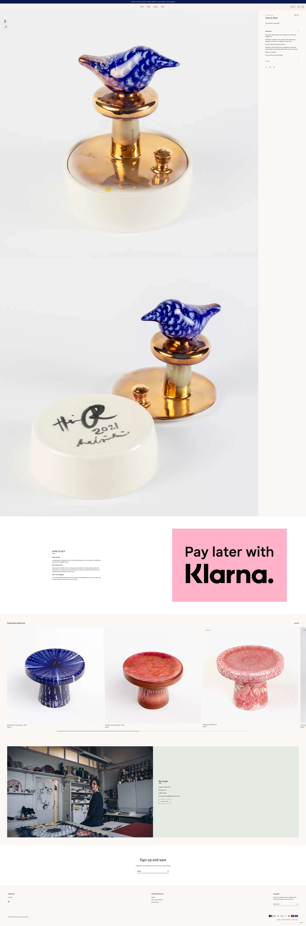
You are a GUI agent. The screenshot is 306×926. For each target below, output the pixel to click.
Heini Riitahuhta (269, 15)
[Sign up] (297, 904)
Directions (165, 801)
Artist (162, 6)
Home (142, 6)
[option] (5, 22)
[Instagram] (9, 901)
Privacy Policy (155, 902)
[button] (11, 676)
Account (292, 6)
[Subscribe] (167, 871)
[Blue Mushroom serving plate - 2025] (55, 675)
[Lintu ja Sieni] (4, 21)
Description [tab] (268, 31)
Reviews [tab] (267, 61)
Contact (10, 897)
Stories (156, 6)
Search (153, 897)
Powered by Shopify (23, 916)
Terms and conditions (157, 899)
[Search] (298, 7)
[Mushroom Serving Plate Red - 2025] (153, 675)
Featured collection (16, 623)
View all (296, 623)
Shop (148, 6)
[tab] (282, 46)
